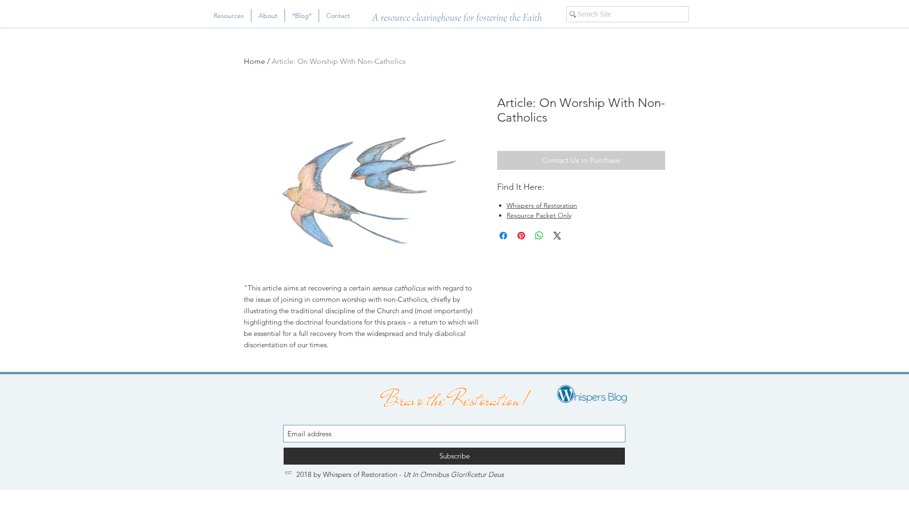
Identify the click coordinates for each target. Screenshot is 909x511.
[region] (457, 15)
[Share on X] (557, 235)
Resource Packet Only (539, 215)
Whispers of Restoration (542, 205)
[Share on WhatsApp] (539, 235)
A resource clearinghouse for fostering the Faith (457, 17)
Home (254, 61)
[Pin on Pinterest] (521, 235)
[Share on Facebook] (503, 235)
